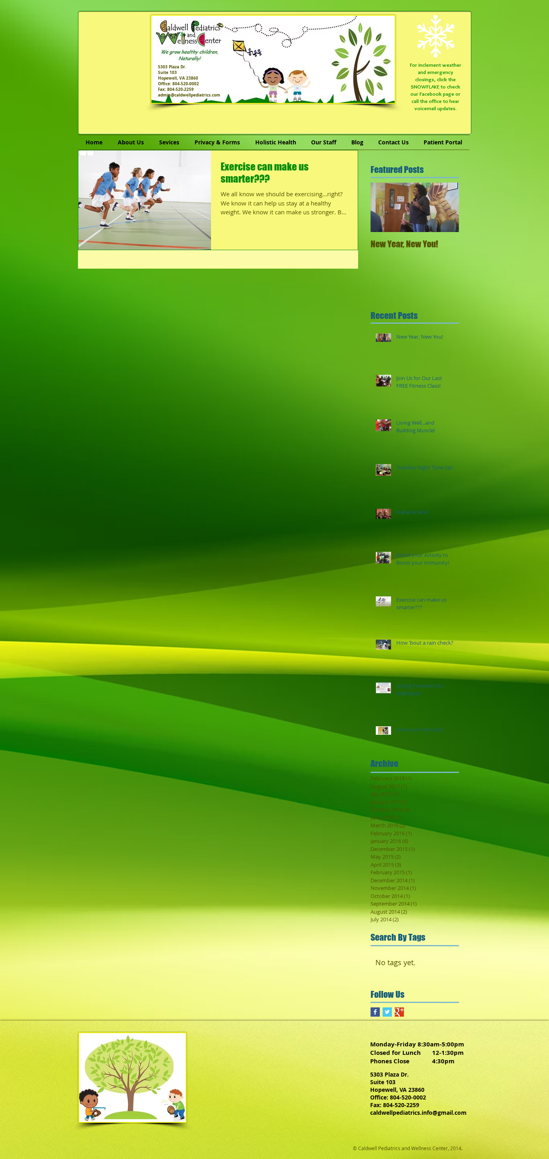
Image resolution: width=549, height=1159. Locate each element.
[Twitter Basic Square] (387, 1012)
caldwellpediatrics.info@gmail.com (418, 1112)
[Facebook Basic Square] (375, 1012)
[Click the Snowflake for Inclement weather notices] (436, 36)
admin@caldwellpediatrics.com (189, 95)
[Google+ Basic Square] (399, 1012)
